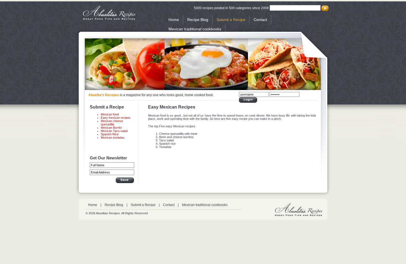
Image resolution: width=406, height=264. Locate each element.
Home (173, 19)
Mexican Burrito (111, 127)
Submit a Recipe (231, 19)
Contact (260, 19)
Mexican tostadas (113, 137)
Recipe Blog (197, 19)
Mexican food (110, 114)
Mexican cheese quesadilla (112, 122)
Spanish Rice (109, 134)
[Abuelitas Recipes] (109, 18)
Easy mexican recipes (116, 117)
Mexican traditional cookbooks (194, 29)
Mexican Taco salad (114, 131)
